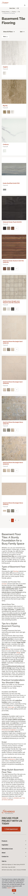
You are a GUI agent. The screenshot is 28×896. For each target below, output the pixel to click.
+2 (16, 309)
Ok (14, 890)
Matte (4, 36)
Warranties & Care (7, 849)
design (18, 652)
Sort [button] (21, 31)
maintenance (11, 759)
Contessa (6, 144)
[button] (13, 8)
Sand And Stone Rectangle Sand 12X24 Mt (12, 342)
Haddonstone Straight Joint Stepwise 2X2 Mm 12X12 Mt (11, 302)
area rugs (11, 707)
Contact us (5, 798)
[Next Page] (18, 520)
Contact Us (5, 856)
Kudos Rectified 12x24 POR (11, 183)
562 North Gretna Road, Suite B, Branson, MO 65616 (14, 869)
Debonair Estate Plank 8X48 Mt (12, 222)
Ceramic (4, 583)
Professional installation (9, 730)
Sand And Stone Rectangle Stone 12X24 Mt (13, 423)
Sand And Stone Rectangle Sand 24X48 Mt (12, 382)
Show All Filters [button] (8, 31)
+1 (16, 228)
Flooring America (6, 11)
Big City (5, 105)
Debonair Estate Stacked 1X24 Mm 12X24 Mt (13, 261)
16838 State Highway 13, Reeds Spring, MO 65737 (13, 864)
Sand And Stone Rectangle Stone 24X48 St (13, 503)
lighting (7, 649)
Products (4, 841)
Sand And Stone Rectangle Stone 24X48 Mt (13, 463)
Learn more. (11, 887)
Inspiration (5, 845)
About (3, 852)
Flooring (14, 11)
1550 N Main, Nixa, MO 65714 (8, 867)
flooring (15, 571)
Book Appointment (12, 829)
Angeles (5, 67)
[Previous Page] (9, 520)
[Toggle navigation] (24, 5)
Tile (19, 11)
